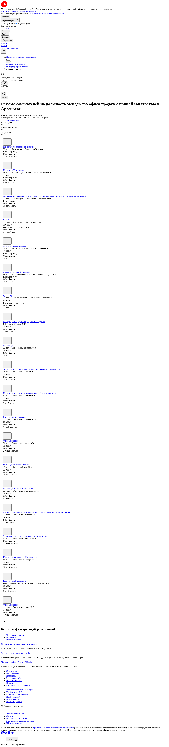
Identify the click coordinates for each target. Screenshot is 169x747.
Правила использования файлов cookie (46, 14)
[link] (5, 37)
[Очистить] (4, 83)
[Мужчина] (7, 165)
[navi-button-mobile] (3, 51)
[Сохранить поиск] (3, 94)
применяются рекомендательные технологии (53, 728)
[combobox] (13, 77)
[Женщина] (7, 142)
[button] (4, 43)
